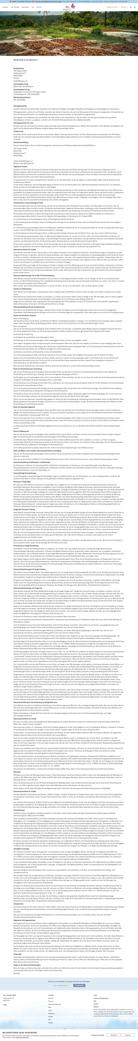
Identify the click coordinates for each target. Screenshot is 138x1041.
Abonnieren (79, 985)
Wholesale (51, 1013)
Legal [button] (95, 995)
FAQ (49, 1020)
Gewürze (50, 998)
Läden (50, 1010)
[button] (15, 7)
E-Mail (55, 987)
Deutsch (123, 7)
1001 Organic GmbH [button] (9, 995)
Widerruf (96, 1007)
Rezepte (50, 1023)
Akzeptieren (113, 1035)
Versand (96, 1004)
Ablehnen (128, 1035)
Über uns (51, 1001)
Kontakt (50, 1016)
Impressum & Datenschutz (101, 998)
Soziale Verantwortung (54, 1004)
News (49, 1007)
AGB (95, 1001)
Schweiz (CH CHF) (112, 7)
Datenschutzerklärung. (22, 1037)
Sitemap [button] (51, 995)
